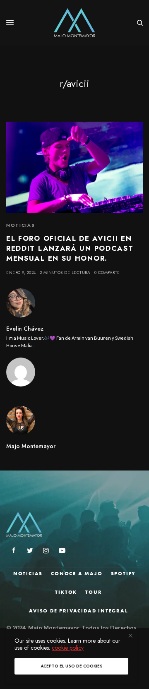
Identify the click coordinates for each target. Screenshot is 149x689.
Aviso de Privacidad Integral (78, 610)
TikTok (66, 592)
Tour (93, 592)
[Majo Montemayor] (75, 22)
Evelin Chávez (24, 328)
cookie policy (68, 647)
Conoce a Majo (76, 573)
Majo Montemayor (30, 446)
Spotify (123, 573)
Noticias (20, 225)
